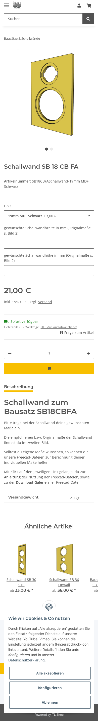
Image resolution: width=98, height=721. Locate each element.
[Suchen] (88, 18)
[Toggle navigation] (6, 3)
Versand (45, 301)
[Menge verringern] (9, 353)
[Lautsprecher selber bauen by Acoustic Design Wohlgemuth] (17, 5)
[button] (79, 6)
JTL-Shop (58, 714)
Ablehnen (50, 702)
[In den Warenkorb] (49, 368)
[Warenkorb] (89, 6)
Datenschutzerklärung (26, 660)
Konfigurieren (50, 688)
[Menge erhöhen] (88, 353)
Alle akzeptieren (50, 673)
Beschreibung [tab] (18, 386)
